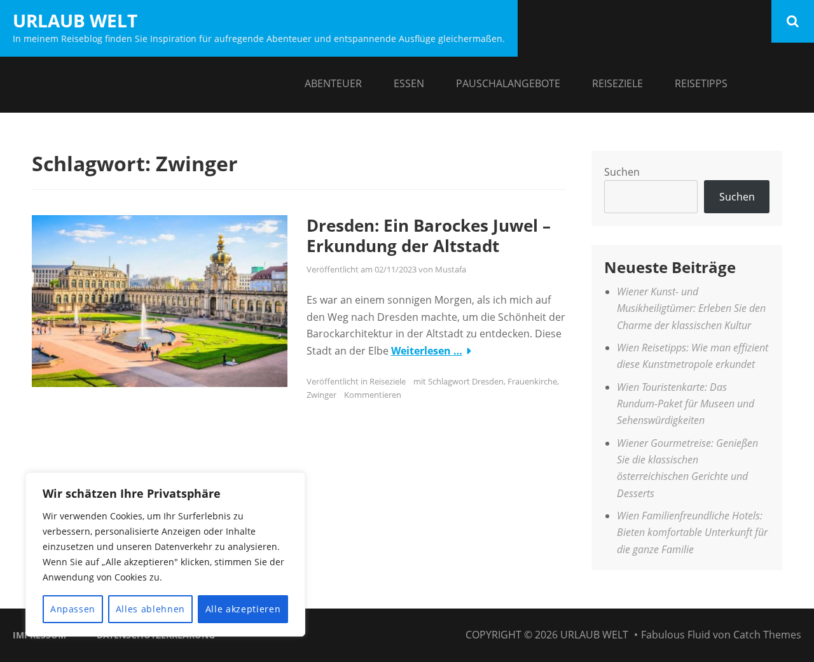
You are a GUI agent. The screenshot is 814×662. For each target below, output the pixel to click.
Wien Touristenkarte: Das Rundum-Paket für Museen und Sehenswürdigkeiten (685, 404)
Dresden (488, 381)
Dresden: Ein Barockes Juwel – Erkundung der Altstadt (429, 236)
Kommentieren (372, 394)
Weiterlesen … (426, 351)
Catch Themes (767, 635)
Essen (409, 83)
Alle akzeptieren (243, 609)
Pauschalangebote (508, 83)
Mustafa (450, 269)
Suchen (622, 172)
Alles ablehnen (150, 609)
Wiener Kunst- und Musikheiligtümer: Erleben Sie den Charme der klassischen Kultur (691, 308)
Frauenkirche (532, 381)
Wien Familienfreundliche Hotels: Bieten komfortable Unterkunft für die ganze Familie (692, 532)
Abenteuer (333, 83)
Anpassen (72, 609)
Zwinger (321, 394)
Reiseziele (617, 83)
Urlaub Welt (75, 20)
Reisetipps (701, 83)
